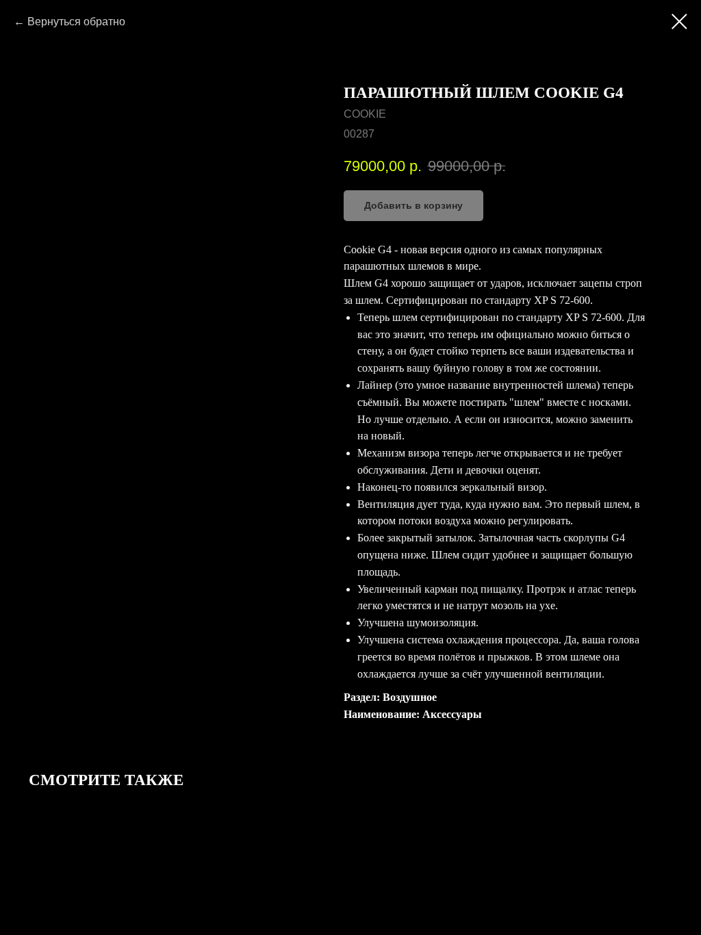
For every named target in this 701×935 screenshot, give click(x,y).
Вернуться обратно (76, 21)
